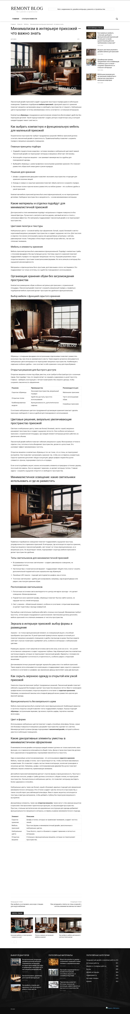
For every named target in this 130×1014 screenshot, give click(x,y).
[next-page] (15, 942)
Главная (13, 24)
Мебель (26, 24)
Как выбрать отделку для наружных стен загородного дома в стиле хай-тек (31, 987)
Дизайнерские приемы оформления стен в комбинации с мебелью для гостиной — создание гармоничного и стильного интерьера (108, 63)
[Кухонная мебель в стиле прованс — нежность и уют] (22, 925)
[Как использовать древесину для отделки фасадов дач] (16, 978)
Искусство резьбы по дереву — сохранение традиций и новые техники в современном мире (70, 961)
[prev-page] (12, 942)
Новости (19, 24)
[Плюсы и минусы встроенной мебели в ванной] (46, 925)
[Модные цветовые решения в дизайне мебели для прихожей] (91, 52)
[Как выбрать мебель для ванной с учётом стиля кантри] (70, 925)
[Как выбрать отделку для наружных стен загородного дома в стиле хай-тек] (16, 987)
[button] (116, 18)
